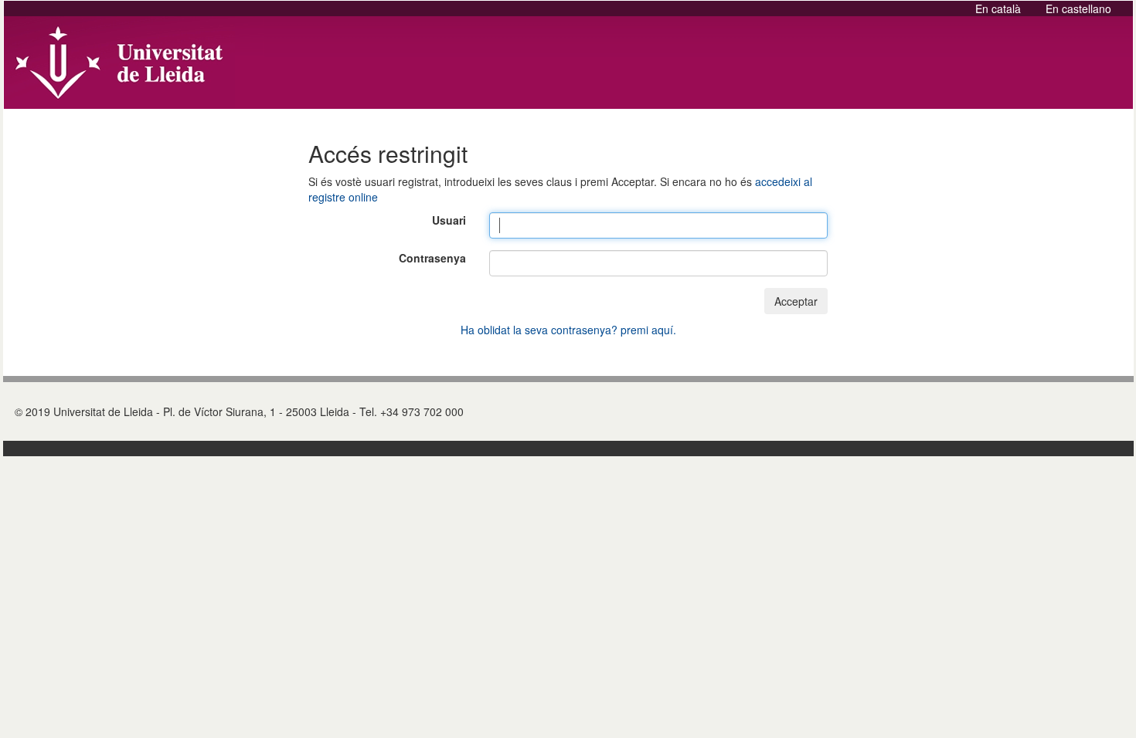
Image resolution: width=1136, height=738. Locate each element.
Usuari (449, 220)
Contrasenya (432, 258)
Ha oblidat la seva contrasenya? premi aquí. (568, 329)
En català (999, 8)
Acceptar (796, 301)
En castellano (1078, 8)
